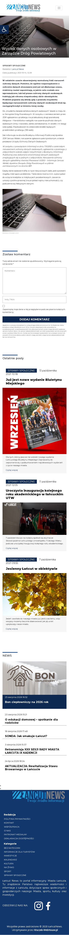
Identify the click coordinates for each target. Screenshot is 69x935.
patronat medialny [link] (15, 834)
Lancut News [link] (18, 69)
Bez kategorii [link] (12, 848)
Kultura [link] (9, 863)
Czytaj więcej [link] (12, 470)
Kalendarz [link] (10, 859)
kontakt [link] (9, 822)
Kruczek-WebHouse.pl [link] (46, 929)
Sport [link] (7, 871)
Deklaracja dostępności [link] (19, 838)
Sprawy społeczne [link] (15, 875)
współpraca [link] (11, 826)
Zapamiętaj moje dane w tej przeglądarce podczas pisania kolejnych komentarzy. (34, 310)
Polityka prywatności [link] (17, 819)
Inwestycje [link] (10, 855)
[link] (4, 29)
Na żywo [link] (9, 867)
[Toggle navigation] (59, 8)
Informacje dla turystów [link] (19, 852)
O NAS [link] (7, 830)
